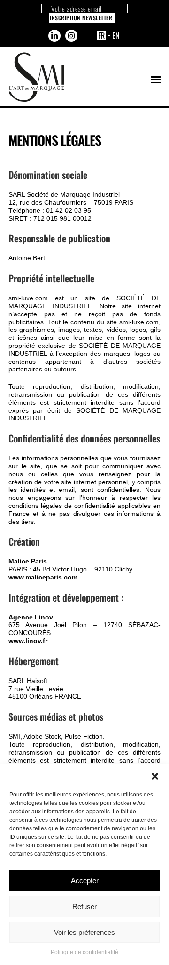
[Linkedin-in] (54, 36)
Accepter (85, 881)
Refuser (84, 906)
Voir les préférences (84, 932)
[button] (155, 776)
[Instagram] (71, 36)
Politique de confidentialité (84, 952)
